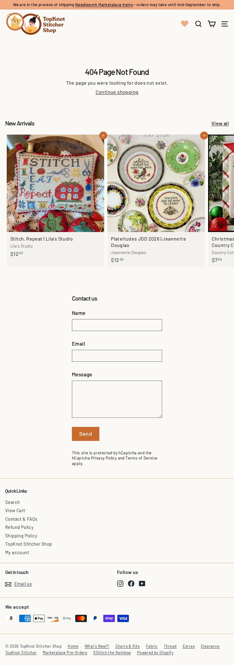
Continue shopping (117, 92)
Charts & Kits (127, 646)
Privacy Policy (104, 457)
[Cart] (211, 24)
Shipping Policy (21, 535)
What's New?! (97, 646)
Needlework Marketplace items (104, 4)
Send (85, 433)
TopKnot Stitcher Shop (28, 544)
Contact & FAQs (21, 519)
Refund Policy (19, 527)
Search (12, 502)
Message (82, 374)
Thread (170, 646)
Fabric (152, 646)
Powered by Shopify (155, 652)
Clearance (210, 646)
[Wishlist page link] (184, 23)
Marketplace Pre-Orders (65, 652)
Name (79, 313)
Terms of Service (141, 457)
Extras (189, 646)
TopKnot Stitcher (21, 652)
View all (220, 123)
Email (78, 343)
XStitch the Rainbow (112, 652)
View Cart (15, 510)
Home (73, 646)
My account (17, 552)
